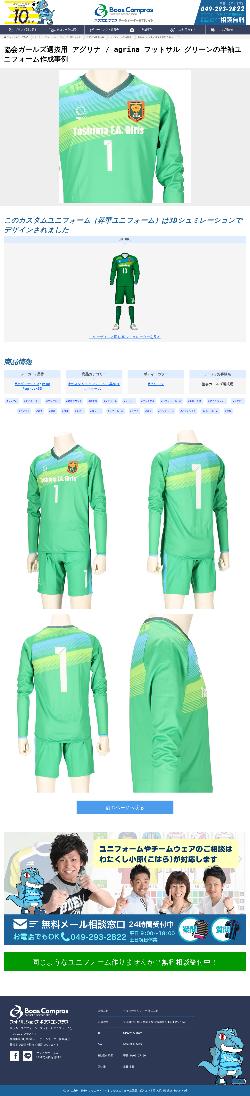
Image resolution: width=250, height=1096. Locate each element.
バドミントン (189, 411)
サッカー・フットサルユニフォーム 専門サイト (57, 37)
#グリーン (156, 384)
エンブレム (54, 401)
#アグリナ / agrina (32, 384)
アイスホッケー (218, 401)
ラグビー (239, 401)
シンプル (12, 401)
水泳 (66, 411)
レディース (111, 401)
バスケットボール (172, 401)
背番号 (93, 401)
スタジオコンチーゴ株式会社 (141, 1010)
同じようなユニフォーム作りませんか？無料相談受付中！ (125, 962)
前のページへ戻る (125, 807)
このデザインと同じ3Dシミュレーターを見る (125, 337)
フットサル (148, 401)
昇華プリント (75, 401)
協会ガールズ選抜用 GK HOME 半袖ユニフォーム (162, 37)
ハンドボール (167, 411)
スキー (80, 411)
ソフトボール (116, 411)
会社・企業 (195, 401)
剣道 (40, 411)
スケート (96, 411)
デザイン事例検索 (95, 37)
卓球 (53, 411)
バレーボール (211, 411)
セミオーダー (33, 401)
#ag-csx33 (32, 388)
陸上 (149, 411)
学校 (229, 411)
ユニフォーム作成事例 (120, 37)
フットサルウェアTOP (17, 37)
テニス (135, 411)
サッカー (130, 401)
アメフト (25, 411)
